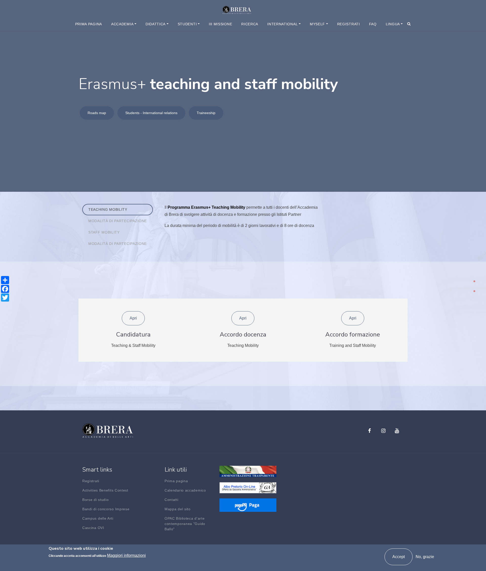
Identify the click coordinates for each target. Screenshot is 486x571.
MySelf (317, 24)
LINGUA (393, 24)
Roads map (97, 113)
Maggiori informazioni (126, 555)
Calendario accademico (185, 490)
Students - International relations (151, 113)
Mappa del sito (178, 509)
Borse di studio (95, 500)
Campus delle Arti (97, 518)
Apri (133, 318)
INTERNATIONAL (282, 24)
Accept (398, 557)
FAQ (373, 24)
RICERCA (249, 24)
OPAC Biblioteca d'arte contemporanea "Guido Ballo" (185, 523)
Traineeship (206, 113)
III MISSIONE (220, 24)
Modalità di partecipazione (117, 221)
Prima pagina (88, 24)
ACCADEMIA (122, 24)
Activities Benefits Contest (105, 490)
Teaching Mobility (107, 209)
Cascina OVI (93, 528)
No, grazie (425, 557)
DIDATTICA (156, 24)
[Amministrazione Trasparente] (247, 471)
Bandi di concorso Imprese (106, 509)
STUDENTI (187, 24)
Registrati (348, 24)
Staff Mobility (104, 232)
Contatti (171, 500)
